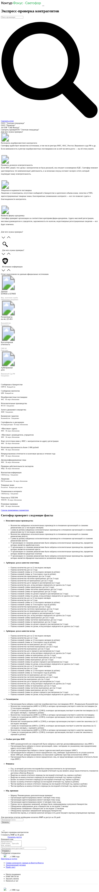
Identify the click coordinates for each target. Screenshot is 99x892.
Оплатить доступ (15, 837)
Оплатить (5, 822)
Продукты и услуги (9, 859)
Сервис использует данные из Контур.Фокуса (25, 863)
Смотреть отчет (7, 121)
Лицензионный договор (16, 865)
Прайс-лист (10, 867)
